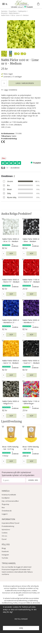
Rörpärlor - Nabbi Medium (10, 13)
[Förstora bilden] (21, 34)
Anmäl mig (33, 480)
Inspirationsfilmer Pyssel (10, 523)
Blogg (4, 548)
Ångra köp (5, 504)
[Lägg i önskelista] (3, 219)
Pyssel (4, 539)
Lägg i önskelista (10, 90)
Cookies (4, 533)
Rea (3, 507)
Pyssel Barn (12, 11)
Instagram (5, 555)
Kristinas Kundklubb (9, 495)
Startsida (4, 11)
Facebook (5, 551)
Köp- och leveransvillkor (10, 501)
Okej (21, 628)
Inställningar (21, 619)
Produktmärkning (8, 526)
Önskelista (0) (6, 511)
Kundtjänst (5, 498)
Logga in (5, 514)
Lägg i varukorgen (25, 83)
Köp (11, 253)
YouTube (5, 558)
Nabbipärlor (22, 11)
